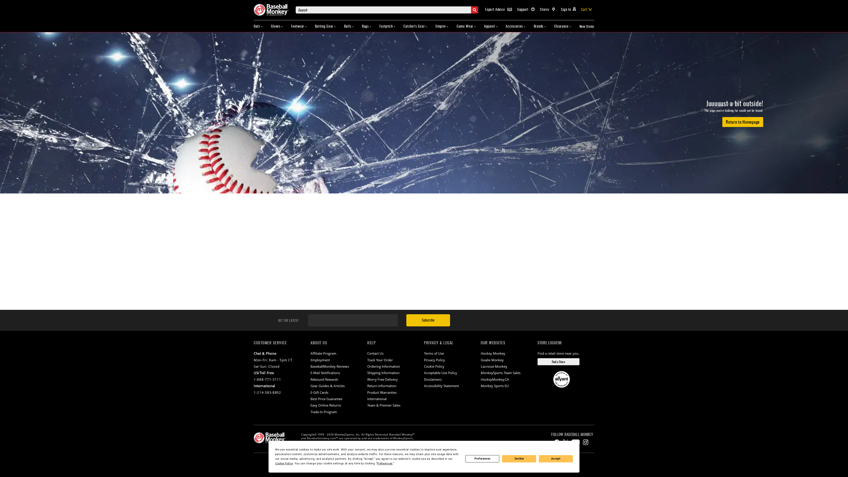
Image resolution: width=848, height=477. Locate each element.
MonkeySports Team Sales (501, 373)
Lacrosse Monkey (494, 366)
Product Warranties (382, 392)
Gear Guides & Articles (327, 386)
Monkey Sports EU (495, 386)
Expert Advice (495, 9)
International (377, 399)
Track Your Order (380, 360)
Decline (519, 458)
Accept (555, 458)
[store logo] (272, 10)
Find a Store (558, 361)
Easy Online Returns (325, 405)
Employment (320, 360)
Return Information (381, 386)
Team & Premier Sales (383, 405)
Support (523, 9)
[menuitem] (258, 26)
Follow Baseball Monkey (572, 434)
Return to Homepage (743, 122)
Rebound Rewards (324, 379)
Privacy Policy (434, 360)
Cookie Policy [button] (284, 463)
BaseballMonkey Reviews (329, 366)
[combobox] (387, 9)
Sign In (566, 9)
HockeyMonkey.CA (495, 379)
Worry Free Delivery (382, 379)
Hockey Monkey (493, 353)
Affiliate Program (323, 353)
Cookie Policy (434, 366)
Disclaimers (433, 379)
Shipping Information (383, 373)
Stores (545, 9)
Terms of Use (434, 353)
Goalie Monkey (492, 360)
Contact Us (375, 353)
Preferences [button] (385, 463)
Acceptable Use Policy (440, 373)
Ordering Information (383, 366)
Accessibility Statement (441, 386)
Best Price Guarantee (326, 399)
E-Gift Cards (319, 392)
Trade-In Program (323, 412)
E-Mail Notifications (325, 373)
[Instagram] (585, 442)
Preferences (482, 458)
